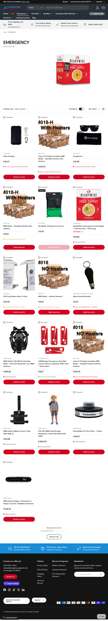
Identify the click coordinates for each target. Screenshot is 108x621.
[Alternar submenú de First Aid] (40, 13)
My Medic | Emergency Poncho (51, 226)
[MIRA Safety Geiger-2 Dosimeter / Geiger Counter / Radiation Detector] (19, 480)
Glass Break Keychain (82, 296)
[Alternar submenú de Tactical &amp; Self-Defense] (77, 13)
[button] (103, 7)
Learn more (25, 2)
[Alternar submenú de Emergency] (28, 13)
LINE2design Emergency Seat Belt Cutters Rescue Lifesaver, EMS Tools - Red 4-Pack (53, 363)
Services (7, 18)
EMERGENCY (12, 32)
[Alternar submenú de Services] (12, 17)
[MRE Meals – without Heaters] (54, 275)
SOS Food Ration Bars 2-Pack (15, 296)
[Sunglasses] (89, 135)
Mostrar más (54, 537)
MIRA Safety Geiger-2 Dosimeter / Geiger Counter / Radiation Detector (18, 502)
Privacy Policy (42, 565)
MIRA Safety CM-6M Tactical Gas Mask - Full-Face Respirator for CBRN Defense (18, 363)
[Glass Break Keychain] (89, 275)
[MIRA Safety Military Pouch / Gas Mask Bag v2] (19, 410)
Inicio (5, 32)
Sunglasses (78, 156)
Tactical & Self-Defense (65, 14)
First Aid (34, 14)
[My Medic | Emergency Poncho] (54, 205)
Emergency (21, 14)
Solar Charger (9, 156)
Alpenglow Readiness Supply (16, 612)
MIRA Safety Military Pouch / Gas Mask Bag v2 (16, 432)
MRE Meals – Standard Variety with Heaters (17, 227)
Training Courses (23, 18)
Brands (65, 2)
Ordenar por (8, 109)
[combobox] (57, 7)
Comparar (73, 109)
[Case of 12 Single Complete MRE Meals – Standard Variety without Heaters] (89, 340)
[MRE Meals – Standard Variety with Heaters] (19, 205)
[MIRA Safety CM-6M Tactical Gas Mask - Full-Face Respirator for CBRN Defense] (19, 340)
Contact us (10, 577)
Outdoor (46, 14)
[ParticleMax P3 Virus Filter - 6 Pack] (89, 410)
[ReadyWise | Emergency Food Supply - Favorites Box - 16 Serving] (89, 205)
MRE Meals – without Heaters (50, 296)
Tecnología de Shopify (32, 612)
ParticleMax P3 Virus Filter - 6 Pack (87, 431)
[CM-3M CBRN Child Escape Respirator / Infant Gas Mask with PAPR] (54, 410)
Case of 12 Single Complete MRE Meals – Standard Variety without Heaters (87, 363)
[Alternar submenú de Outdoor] (52, 13)
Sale (12, 14)
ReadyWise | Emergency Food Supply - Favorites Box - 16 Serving (88, 227)
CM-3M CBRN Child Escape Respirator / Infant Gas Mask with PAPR (52, 433)
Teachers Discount (59, 570)
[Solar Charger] (19, 135)
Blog (34, 18)
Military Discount (58, 565)
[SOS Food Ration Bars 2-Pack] (19, 275)
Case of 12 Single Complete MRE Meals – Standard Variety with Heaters (51, 158)
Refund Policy (42, 570)
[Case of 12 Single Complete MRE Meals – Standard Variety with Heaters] (54, 135)
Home (5, 14)
